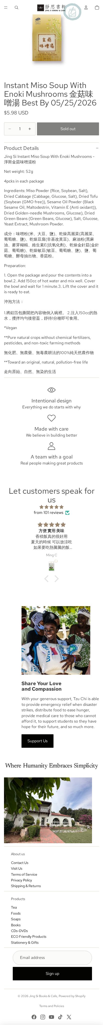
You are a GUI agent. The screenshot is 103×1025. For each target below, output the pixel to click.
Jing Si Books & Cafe (43, 996)
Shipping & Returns (26, 886)
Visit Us (16, 868)
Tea (14, 907)
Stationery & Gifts (24, 942)
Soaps (15, 919)
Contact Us (19, 862)
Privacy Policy (21, 880)
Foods (15, 913)
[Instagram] (43, 1017)
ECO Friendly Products (28, 936)
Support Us (38, 741)
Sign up (52, 973)
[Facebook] (34, 1017)
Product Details (21, 148)
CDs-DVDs (19, 931)
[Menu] (6, 7)
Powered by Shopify (72, 996)
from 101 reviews (48, 512)
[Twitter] (69, 1017)
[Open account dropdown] (86, 7)
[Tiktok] (60, 1017)
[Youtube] (51, 1017)
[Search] (16, 7)
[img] (51, 507)
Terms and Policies (51, 1006)
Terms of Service (24, 874)
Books (15, 925)
